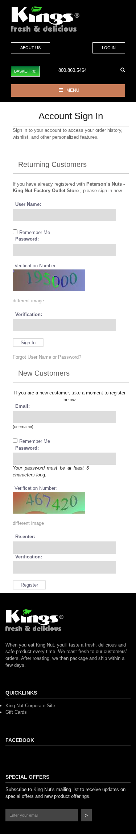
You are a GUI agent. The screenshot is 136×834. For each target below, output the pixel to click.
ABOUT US (30, 48)
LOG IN (109, 48)
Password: (27, 239)
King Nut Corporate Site (30, 705)
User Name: (28, 204)
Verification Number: (36, 265)
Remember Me (34, 232)
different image (28, 300)
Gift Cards (16, 712)
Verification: (28, 314)
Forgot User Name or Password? (47, 357)
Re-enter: (25, 536)
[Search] (122, 70)
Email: (22, 406)
